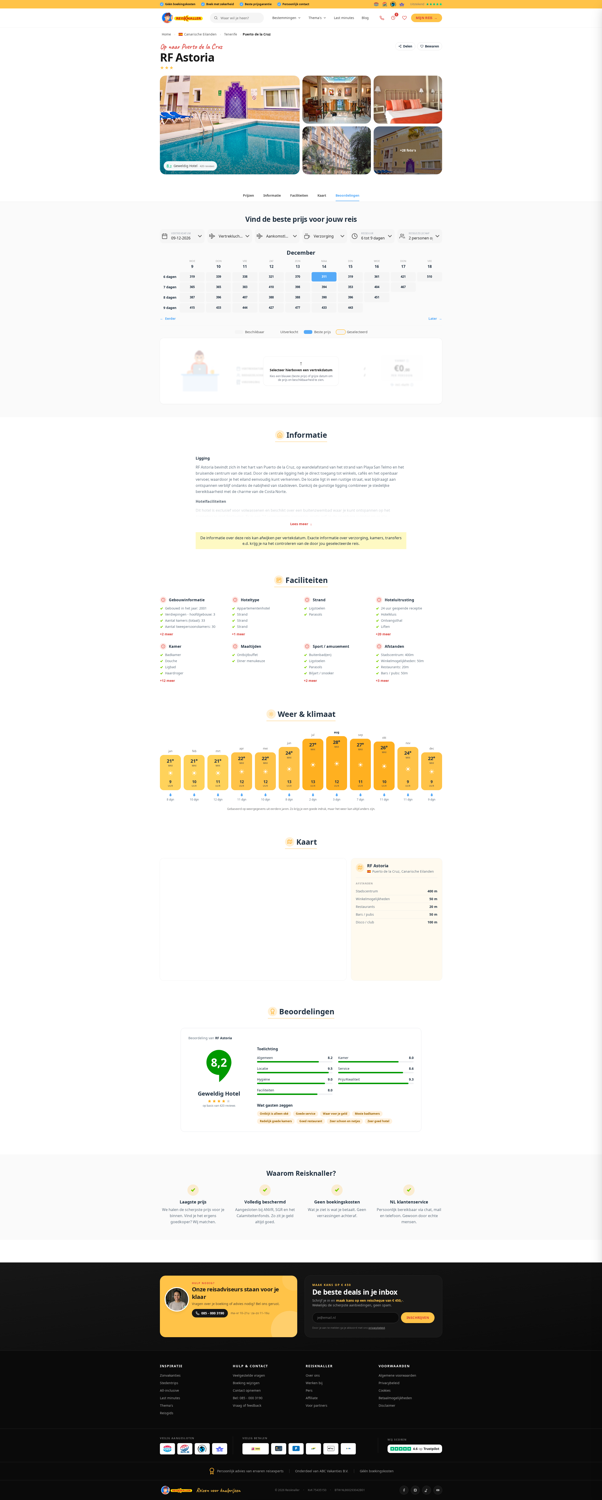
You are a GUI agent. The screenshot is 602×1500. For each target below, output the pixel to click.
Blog (365, 18)
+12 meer (167, 680)
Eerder (168, 318)
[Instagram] (415, 1490)
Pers (309, 1390)
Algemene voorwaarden (397, 1375)
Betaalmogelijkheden (395, 1398)
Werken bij (314, 1383)
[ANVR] (376, 4)
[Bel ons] (382, 18)
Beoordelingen (347, 195)
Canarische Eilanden (200, 34)
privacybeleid (376, 1327)
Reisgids (166, 1413)
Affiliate (312, 1398)
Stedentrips (169, 1383)
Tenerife (230, 34)
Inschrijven (418, 1317)
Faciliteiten (299, 195)
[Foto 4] (336, 150)
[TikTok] (426, 1490)
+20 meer (383, 634)
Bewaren (432, 46)
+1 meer (238, 634)
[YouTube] (438, 1490)
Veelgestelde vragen (249, 1375)
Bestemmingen (284, 18)
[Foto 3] (408, 100)
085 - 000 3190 (212, 1313)
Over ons (313, 1375)
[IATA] (401, 4)
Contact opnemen (247, 1390)
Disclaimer (387, 1405)
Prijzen (248, 195)
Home (166, 34)
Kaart (321, 195)
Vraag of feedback (247, 1405)
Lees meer (301, 523)
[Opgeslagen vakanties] (404, 18)
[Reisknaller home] (182, 17)
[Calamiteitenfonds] (393, 4)
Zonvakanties (170, 1375)
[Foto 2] (336, 100)
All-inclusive (169, 1390)
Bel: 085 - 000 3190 (247, 1398)
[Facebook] (404, 1490)
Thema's (315, 18)
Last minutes (344, 18)
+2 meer (166, 634)
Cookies (385, 1390)
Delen (407, 46)
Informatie (272, 195)
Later (435, 318)
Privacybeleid (389, 1383)
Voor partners (316, 1405)
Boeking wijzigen (246, 1383)
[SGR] (385, 4)
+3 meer (382, 680)
